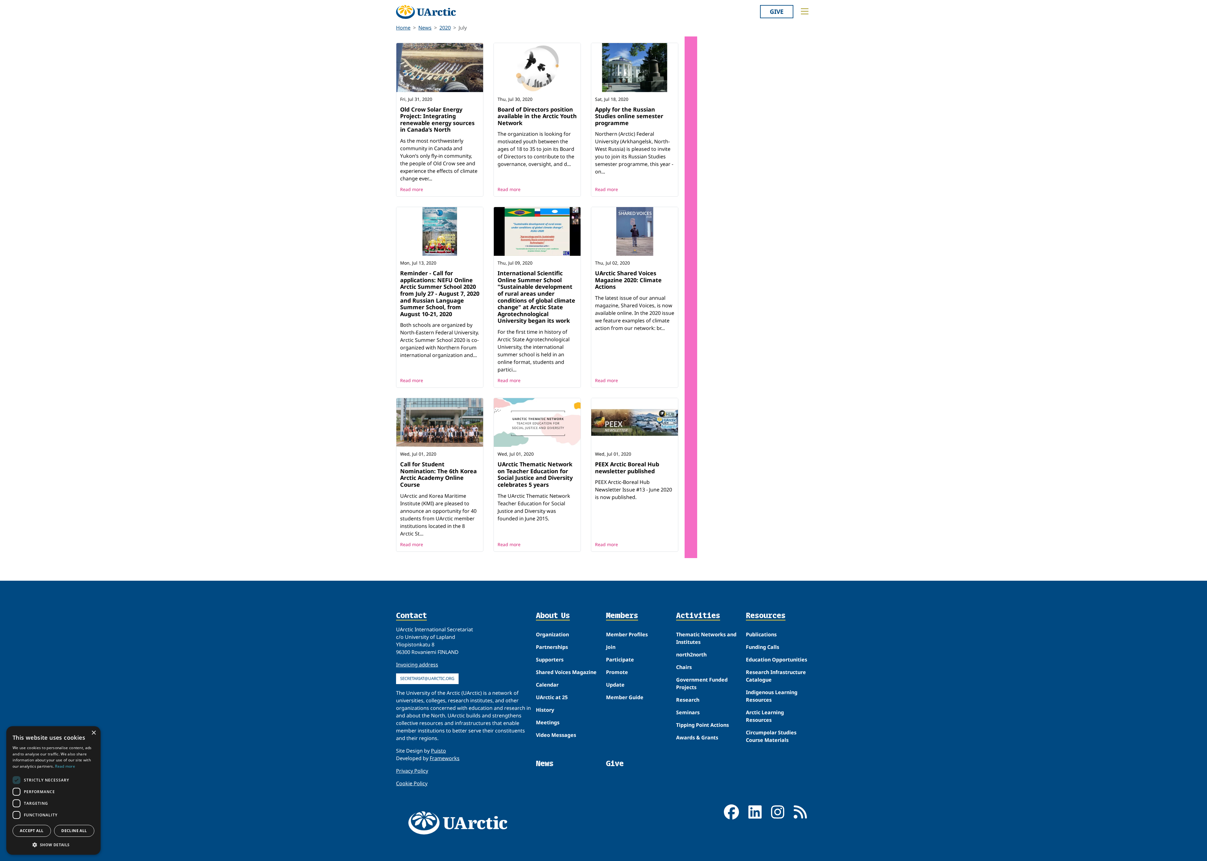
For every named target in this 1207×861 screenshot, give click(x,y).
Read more (411, 189)
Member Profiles (627, 634)
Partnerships (552, 647)
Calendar (547, 684)
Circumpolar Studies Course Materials (771, 736)
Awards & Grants (697, 737)
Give (777, 11)
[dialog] (53, 790)
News (425, 27)
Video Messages (556, 735)
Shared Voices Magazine (566, 672)
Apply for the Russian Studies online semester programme (629, 116)
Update (615, 684)
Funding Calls (762, 647)
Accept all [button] (31, 830)
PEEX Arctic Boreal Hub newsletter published (627, 467)
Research (687, 699)
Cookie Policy (411, 783)
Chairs (684, 667)
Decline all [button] (74, 830)
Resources (765, 616)
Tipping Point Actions (702, 724)
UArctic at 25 (552, 697)
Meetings (547, 722)
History (545, 709)
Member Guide (624, 697)
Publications (761, 634)
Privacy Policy (412, 770)
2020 (445, 27)
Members (622, 616)
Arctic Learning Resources (765, 716)
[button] (53, 844)
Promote (617, 672)
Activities (698, 616)
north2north (691, 654)
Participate (620, 659)
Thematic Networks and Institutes (706, 638)
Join (610, 647)
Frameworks (445, 758)
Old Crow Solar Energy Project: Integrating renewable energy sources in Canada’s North (437, 120)
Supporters (550, 659)
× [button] (93, 733)
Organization (552, 634)
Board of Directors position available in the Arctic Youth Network (537, 116)
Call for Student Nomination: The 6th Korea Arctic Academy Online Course (438, 474)
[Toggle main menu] (804, 11)
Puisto (438, 750)
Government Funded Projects (702, 683)
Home (403, 27)
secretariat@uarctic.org (427, 678)
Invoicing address (417, 664)
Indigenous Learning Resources (771, 696)
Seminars (688, 712)
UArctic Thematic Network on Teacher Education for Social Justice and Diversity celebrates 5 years (535, 474)
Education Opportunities (776, 659)
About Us (553, 616)
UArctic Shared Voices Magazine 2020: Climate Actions (628, 279)
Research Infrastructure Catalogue (776, 676)
